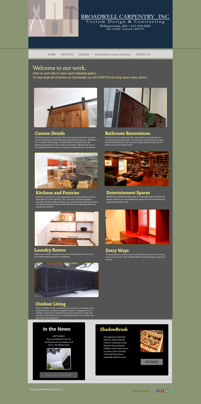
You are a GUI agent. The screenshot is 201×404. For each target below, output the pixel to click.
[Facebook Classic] (157, 390)
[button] (66, 107)
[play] (92, 122)
